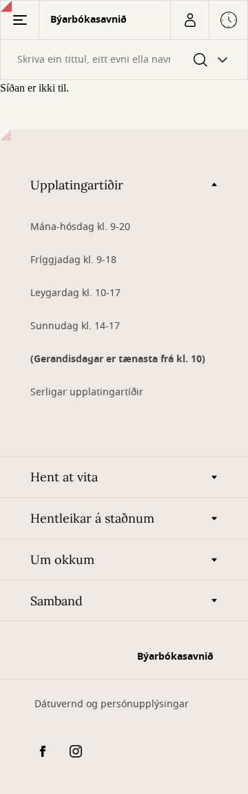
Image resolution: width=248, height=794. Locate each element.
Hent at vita (64, 477)
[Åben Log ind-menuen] (189, 20)
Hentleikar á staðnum (92, 518)
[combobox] (124, 59)
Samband (56, 601)
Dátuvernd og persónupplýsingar (111, 704)
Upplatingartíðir (76, 185)
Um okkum (62, 559)
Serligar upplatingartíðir (86, 392)
